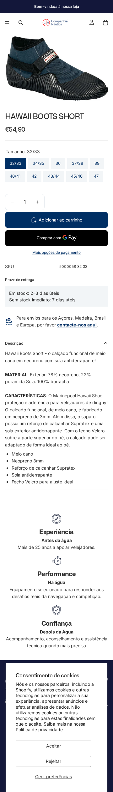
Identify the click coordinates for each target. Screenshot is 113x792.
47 (96, 175)
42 (34, 175)
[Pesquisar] (21, 22)
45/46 (77, 175)
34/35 (38, 162)
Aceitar (53, 745)
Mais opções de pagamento (56, 252)
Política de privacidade (39, 729)
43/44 (53, 175)
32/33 (15, 162)
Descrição (14, 343)
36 (58, 162)
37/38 (77, 162)
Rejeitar (53, 761)
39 (97, 162)
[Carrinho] (105, 22)
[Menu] (7, 22)
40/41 (15, 175)
